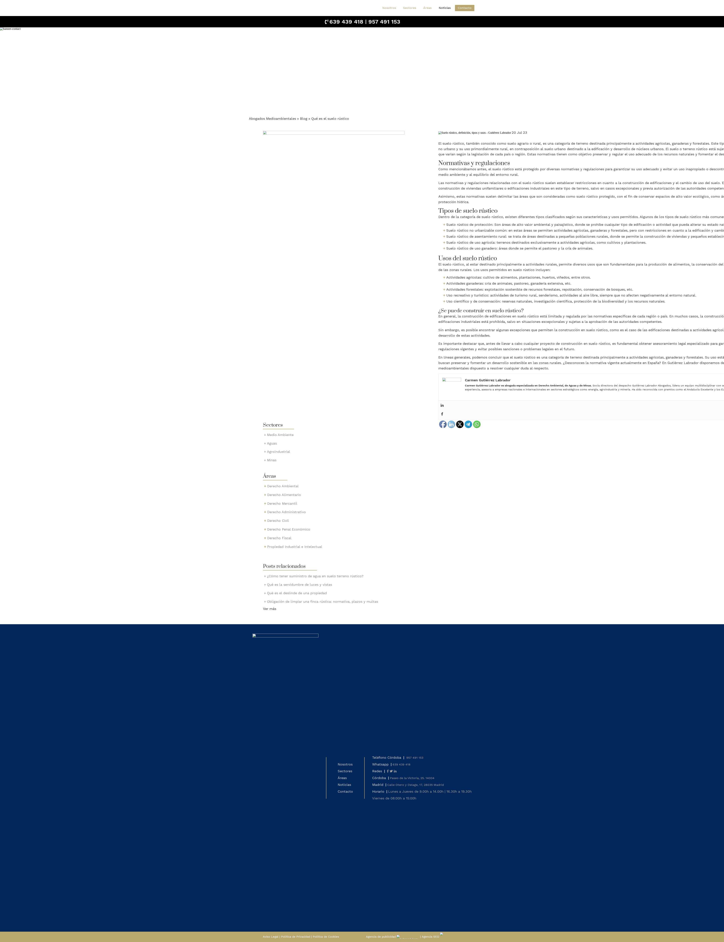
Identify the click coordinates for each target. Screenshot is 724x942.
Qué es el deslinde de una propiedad (297, 593)
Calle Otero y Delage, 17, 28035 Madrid (415, 785)
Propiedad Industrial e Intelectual (294, 547)
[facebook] (388, 771)
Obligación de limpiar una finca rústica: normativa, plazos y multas (322, 601)
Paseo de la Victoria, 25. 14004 (412, 778)
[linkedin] (395, 771)
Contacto (465, 8)
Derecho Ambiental (283, 486)
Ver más (269, 609)
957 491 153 (384, 21)
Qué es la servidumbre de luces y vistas (299, 585)
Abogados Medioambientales (272, 119)
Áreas (342, 778)
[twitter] (391, 771)
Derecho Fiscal (279, 538)
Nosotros (389, 8)
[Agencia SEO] (450, 937)
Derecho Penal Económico (288, 529)
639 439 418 (346, 21)
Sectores (345, 771)
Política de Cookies (326, 936)
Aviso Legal (270, 936)
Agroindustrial (278, 452)
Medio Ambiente (280, 435)
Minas (271, 460)
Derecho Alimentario (284, 495)
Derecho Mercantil (282, 503)
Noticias (445, 8)
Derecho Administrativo (286, 512)
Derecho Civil (278, 521)
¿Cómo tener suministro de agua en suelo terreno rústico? (315, 576)
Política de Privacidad (295, 936)
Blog (303, 119)
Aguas (272, 443)
